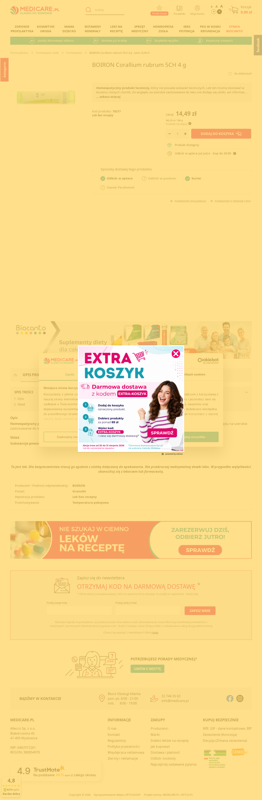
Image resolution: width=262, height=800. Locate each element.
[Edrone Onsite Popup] (131, 400)
